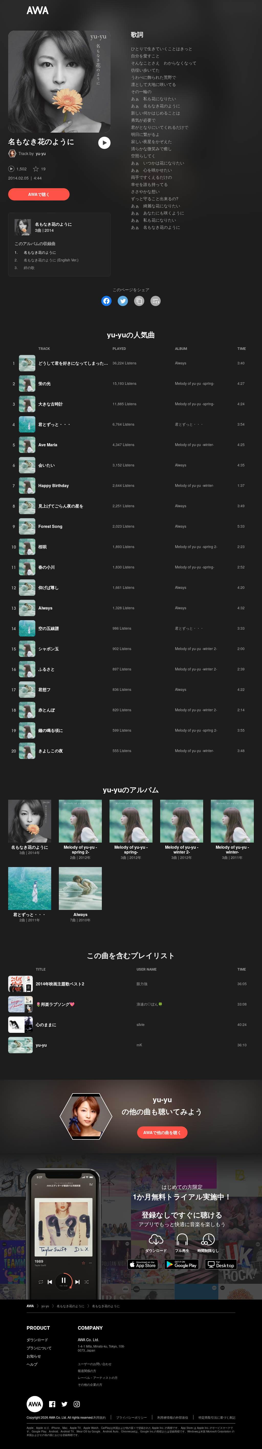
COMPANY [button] (90, 1328)
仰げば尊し (48, 587)
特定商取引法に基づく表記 (217, 1417)
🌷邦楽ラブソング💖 (55, 1004)
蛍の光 (44, 383)
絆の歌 (29, 267)
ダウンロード (37, 1339)
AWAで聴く (39, 194)
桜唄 (42, 547)
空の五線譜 (48, 628)
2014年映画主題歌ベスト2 (60, 984)
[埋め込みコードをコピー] (155, 301)
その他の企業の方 (90, 1384)
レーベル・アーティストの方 (98, 1377)
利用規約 (99, 1417)
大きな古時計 (50, 404)
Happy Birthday (53, 485)
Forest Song (50, 526)
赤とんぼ (46, 710)
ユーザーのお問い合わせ (95, 1364)
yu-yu (41, 153)
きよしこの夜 (50, 751)
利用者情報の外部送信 (172, 1417)
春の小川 (46, 567)
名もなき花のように (53, 224)
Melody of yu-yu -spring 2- (196, 546)
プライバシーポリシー (131, 1417)
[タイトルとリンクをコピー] (139, 301)
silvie (141, 1024)
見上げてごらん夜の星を (60, 506)
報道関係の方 (87, 1370)
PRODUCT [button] (38, 1328)
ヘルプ (32, 1364)
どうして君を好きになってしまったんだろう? (80, 363)
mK (139, 1044)
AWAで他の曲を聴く (162, 1132)
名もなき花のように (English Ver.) (51, 259)
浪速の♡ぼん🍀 (149, 1004)
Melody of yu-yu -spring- (194, 383)
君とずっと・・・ (54, 424)
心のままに (46, 1024)
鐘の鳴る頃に (50, 730)
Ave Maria (47, 445)
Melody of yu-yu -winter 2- (196, 648)
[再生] (104, 143)
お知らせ (34, 1355)
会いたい (46, 465)
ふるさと (46, 669)
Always (180, 362)
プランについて (39, 1347)
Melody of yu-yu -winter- (194, 444)
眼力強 (142, 983)
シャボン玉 (48, 649)
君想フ (44, 689)
